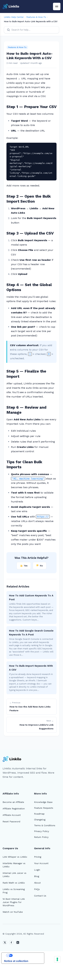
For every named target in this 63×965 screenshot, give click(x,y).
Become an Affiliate (13, 802)
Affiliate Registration (14, 808)
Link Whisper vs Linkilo (15, 857)
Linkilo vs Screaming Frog (14, 891)
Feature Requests (43, 808)
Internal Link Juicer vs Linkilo (14, 875)
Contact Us (40, 895)
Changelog (39, 819)
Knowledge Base (43, 802)
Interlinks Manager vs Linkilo (14, 865)
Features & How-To (36, 17)
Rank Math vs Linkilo (14, 882)
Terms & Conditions (44, 825)
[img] (56, 6)
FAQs (37, 889)
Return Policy (41, 837)
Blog (36, 876)
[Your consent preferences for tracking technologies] (57, 959)
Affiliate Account (12, 815)
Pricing (37, 857)
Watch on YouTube (13, 912)
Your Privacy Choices (26, 955)
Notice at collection (16, 961)
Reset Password (11, 821)
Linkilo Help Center (14, 17)
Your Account (41, 863)
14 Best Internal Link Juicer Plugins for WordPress (14, 902)
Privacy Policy (41, 831)
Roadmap (39, 813)
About (37, 882)
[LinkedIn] (18, 942)
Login (37, 869)
